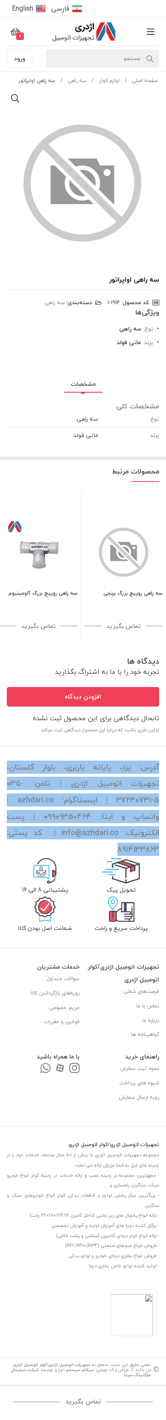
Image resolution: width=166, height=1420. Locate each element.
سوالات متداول (63, 978)
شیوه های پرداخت (139, 1082)
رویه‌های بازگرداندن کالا (55, 993)
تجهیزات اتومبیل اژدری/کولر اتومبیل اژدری (52, 1364)
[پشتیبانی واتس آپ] (45, 1069)
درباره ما (150, 1020)
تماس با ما (147, 1005)
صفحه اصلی (144, 80)
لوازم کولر (109, 80)
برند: (148, 342)
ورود (19, 58)
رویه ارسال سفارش (139, 1097)
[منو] (150, 31)
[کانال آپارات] (60, 1069)
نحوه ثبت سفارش (139, 1068)
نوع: (148, 328)
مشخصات (83, 384)
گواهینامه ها (145, 1034)
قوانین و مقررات (62, 1021)
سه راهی (77, 80)
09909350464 (67, 816)
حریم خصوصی (64, 1007)
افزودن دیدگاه (83, 696)
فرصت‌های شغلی (141, 991)
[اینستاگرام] (74, 1069)
